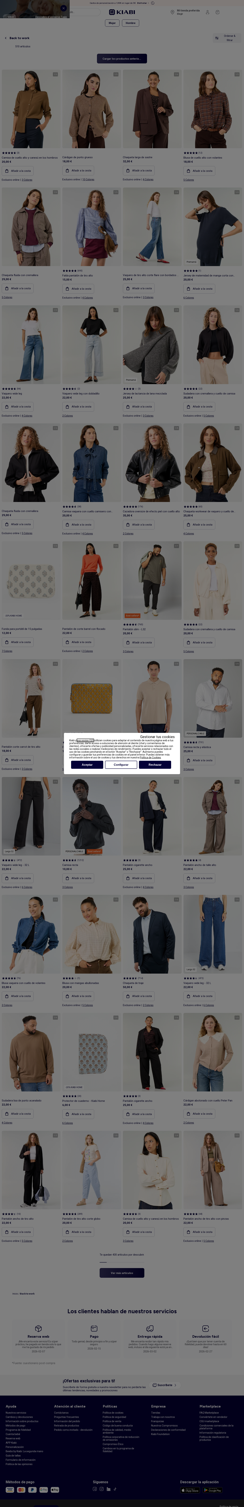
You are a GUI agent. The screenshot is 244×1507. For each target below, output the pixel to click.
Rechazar (155, 764)
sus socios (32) (85, 740)
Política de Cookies (150, 757)
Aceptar (87, 764)
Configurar (121, 764)
